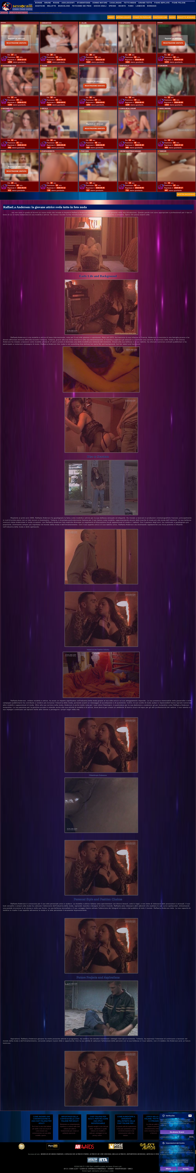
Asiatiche (40, 6)
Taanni (44, 66)
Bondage (151, 6)
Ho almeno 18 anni (177, 1132)
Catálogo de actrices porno (76, 1154)
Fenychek (85, 151)
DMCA (130, 1169)
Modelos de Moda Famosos (52, 1154)
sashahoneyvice (9, 66)
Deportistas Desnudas (136, 1154)
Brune (47, 3)
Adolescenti (68, 3)
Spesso (112, 6)
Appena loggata (124, 17)
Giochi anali (100, 6)
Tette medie (130, 3)
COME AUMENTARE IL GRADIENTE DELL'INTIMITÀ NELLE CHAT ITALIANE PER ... (126, 1120)
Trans (22, 9)
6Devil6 (45, 108)
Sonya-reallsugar (128, 108)
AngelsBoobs (165, 108)
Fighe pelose (179, 3)
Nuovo (172, 17)
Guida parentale (182, 1160)
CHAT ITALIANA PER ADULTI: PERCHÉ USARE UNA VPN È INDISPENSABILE (98, 1120)
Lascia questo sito (167, 1137)
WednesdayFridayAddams (130, 151)
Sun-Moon (163, 66)
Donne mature (100, 3)
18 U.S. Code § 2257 (71, 1169)
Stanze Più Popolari (142, 17)
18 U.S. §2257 (170, 1160)
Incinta (122, 6)
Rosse (56, 3)
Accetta (186, 1169)
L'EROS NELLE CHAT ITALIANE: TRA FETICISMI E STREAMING (154, 1119)
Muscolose (64, 6)
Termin (111, 1169)
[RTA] (191, 1137)
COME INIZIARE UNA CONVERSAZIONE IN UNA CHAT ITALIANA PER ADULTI (41, 1120)
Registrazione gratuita (16, 43)
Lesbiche (140, 6)
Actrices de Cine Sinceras (100, 1154)
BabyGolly (124, 66)
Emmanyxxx (46, 23)
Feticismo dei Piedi (82, 6)
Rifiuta (168, 1169)
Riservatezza (120, 1169)
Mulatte (51, 6)
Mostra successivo (186, 194)
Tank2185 (162, 151)
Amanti (111, 17)
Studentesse (83, 3)
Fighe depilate (162, 3)
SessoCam (4, 12)
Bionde (38, 3)
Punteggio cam (160, 17)
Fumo (131, 6)
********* (3, 23)
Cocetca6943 (125, 23)
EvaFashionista (48, 151)
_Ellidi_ (84, 23)
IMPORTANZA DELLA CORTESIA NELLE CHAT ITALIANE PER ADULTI (70, 1119)
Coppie (29, 9)
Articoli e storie (153, 1154)
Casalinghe (116, 3)
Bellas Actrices (119, 1154)
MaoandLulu (7, 108)
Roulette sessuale (186, 17)
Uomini (16, 9)
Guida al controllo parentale (93, 1169)
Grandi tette (145, 3)
